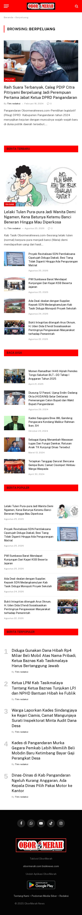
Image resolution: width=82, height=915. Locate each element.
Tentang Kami (21, 896)
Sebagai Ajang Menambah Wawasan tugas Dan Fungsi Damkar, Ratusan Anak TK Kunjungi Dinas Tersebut (50, 443)
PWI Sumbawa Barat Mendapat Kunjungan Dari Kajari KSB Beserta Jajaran (50, 283)
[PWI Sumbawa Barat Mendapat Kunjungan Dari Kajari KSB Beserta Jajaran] (14, 284)
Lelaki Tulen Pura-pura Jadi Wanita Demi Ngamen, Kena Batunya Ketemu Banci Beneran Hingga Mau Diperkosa (40, 217)
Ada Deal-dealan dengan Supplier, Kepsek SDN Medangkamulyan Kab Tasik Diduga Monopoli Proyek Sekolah (52, 304)
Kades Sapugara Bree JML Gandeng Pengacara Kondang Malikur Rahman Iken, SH (51, 422)
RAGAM (10, 204)
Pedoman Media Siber (44, 896)
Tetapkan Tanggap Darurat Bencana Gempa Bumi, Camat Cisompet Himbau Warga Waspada (51, 465)
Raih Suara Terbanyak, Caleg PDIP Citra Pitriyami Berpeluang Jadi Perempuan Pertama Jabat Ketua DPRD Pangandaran (40, 92)
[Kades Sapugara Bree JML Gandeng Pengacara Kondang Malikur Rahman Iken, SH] (14, 423)
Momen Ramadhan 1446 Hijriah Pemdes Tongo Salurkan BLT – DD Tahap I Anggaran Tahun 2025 (52, 375)
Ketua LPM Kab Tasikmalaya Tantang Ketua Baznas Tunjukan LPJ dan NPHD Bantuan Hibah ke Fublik (44, 688)
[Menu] (6, 6)
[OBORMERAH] (41, 6)
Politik (9, 80)
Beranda (8, 17)
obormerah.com (32, 866)
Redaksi (64, 896)
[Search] (76, 6)
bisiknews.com (50, 866)
